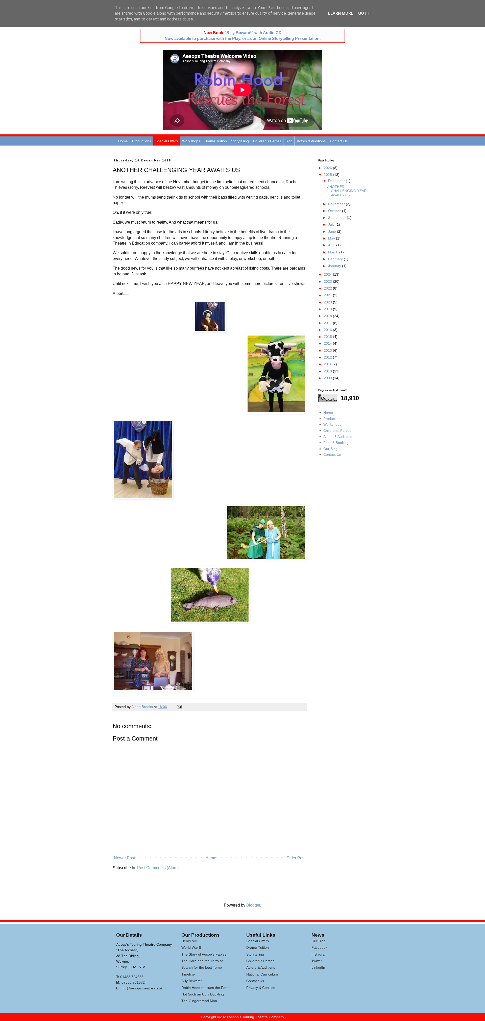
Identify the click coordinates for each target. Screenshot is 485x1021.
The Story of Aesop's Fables (203, 954)
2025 (328, 175)
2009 (328, 378)
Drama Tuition (215, 141)
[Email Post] (179, 707)
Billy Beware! (191, 981)
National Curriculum (262, 974)
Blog (289, 141)
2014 (328, 343)
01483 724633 (131, 977)
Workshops (191, 141)
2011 (328, 364)
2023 (328, 281)
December (337, 181)
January (335, 266)
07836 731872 (133, 982)
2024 (328, 274)
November (337, 204)
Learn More (340, 13)
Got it (364, 13)
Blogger (253, 905)
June (332, 231)
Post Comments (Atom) (158, 868)
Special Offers (166, 141)
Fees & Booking (336, 443)
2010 (328, 371)
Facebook (319, 947)
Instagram (319, 954)
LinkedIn (318, 967)
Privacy (252, 988)
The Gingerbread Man (199, 1001)
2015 (328, 337)
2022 (328, 288)
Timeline (188, 974)
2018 (328, 316)
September (337, 218)
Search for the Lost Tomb (201, 967)
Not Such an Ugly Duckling (202, 994)
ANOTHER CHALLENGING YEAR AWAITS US (347, 191)
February (336, 259)
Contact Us (339, 141)
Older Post (295, 858)
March (333, 252)
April (332, 245)
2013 (328, 350)
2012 (328, 357)
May (332, 238)
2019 (328, 309)
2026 (328, 168)
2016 (328, 330)
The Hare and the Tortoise (202, 961)
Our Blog (330, 449)
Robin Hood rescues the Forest (206, 988)
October (335, 211)
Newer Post (124, 858)
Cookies (268, 988)
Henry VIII (189, 941)
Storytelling (240, 141)
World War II (191, 947)
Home (123, 141)
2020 (328, 302)
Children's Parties (267, 141)
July (331, 224)
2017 (328, 323)
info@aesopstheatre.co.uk (142, 988)
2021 (328, 295)
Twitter (316, 961)
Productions (141, 141)
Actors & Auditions (311, 141)
